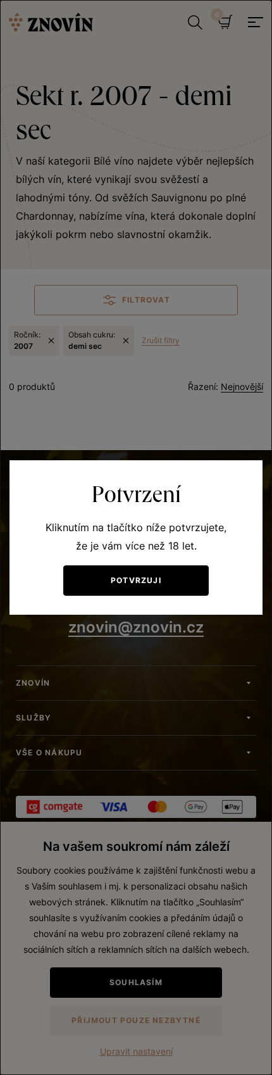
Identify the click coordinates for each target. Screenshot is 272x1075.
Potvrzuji (136, 580)
